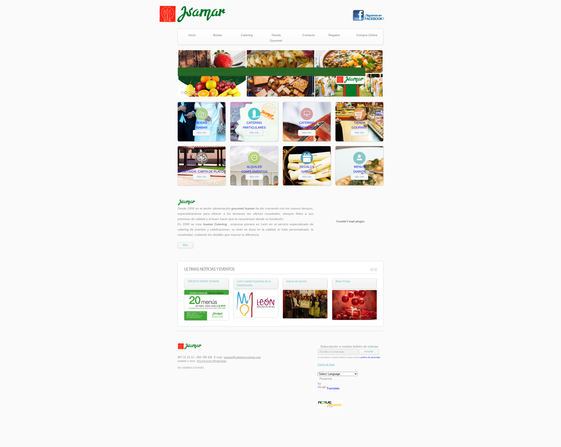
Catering (244, 35)
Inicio (192, 35)
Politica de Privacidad (211, 361)
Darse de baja (326, 364)
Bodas (214, 35)
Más (185, 245)
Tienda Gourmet (273, 37)
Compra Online (366, 35)
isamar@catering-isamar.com (242, 357)
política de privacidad (370, 357)
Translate (333, 388)
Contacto (308, 35)
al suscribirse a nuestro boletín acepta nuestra (349, 357)
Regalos (332, 35)
